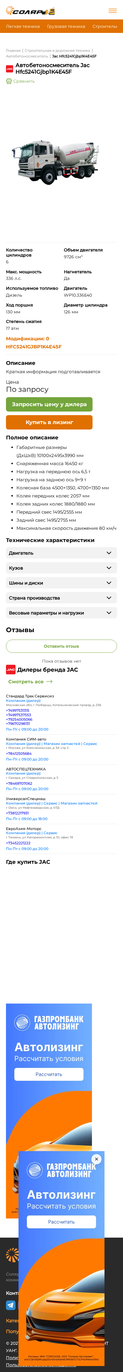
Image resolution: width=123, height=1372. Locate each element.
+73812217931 (17, 813)
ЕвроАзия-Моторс (23, 828)
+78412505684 (19, 753)
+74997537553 (18, 715)
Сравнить (24, 81)
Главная (13, 50)
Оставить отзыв (61, 646)
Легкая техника (23, 26)
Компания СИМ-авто (26, 739)
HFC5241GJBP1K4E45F (33, 347)
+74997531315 (17, 710)
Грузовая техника (66, 26)
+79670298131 (18, 723)
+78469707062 (19, 783)
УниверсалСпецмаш (26, 798)
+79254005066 (19, 719)
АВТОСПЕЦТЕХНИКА (26, 769)
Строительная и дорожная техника (57, 50)
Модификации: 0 (27, 339)
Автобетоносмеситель (27, 56)
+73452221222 (18, 843)
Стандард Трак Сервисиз (30, 696)
